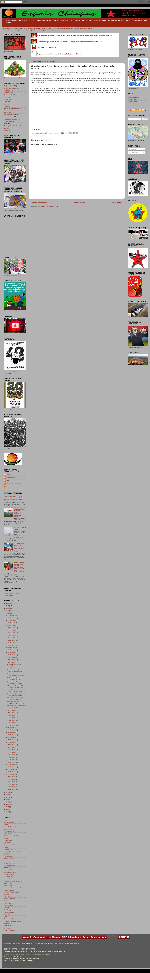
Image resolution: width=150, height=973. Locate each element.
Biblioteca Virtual (132, 101)
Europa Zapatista (9, 860)
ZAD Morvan (7, 928)
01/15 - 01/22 (11, 784)
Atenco (6, 824)
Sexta (5, 123)
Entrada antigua (116, 203)
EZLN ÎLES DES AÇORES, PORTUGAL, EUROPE (18, 961)
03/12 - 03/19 (11, 764)
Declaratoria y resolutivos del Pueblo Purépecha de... (15, 698)
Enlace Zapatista (9, 858)
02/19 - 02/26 (11, 772)
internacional (7, 112)
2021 (7, 603)
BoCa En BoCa (8, 95)
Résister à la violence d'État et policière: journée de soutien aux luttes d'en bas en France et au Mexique (13, 499)
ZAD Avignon (7, 923)
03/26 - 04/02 (11, 759)
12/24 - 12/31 (11, 618)
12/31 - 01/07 (11, 615)
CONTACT (124, 937)
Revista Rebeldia (9, 912)
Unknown (9, 486)
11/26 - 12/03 (11, 628)
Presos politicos (8, 116)
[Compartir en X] (72, 133)
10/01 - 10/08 (11, 647)
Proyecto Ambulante (9, 898)
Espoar (8, 474)
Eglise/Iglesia (7, 101)
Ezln (5, 104)
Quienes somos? (132, 99)
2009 (7, 809)
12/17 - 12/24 (11, 620)
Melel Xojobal (7, 883)
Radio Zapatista (8, 905)
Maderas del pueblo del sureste (13, 881)
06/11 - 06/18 (11, 732)
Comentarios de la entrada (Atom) (48, 206)
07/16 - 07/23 (11, 720)
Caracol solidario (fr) (10, 827)
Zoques (6, 130)
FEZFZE (8, 480)
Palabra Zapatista (9, 890)
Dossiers (6, 99)
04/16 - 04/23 (11, 752)
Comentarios (134, 152)
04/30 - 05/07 (11, 747)
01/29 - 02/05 (11, 779)
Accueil (27, 937)
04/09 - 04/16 (11, 754)
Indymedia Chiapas (9, 865)
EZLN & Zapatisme (71, 937)
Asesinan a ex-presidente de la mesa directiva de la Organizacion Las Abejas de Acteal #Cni (30, 954)
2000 (7, 812)
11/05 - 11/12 (11, 635)
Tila (5, 128)
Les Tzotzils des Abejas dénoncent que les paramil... (16, 674)
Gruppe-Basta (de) (9, 863)
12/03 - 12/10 (11, 625)
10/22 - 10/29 (11, 640)
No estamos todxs (9, 885)
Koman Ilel (7, 867)
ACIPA (6, 820)
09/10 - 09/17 (11, 655)
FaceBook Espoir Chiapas (11, 593)
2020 (7, 606)
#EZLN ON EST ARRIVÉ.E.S (12, 956)
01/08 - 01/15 (11, 786)
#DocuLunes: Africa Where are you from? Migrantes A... (16, 694)
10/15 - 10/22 (11, 642)
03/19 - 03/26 (11, 762)
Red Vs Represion (9, 910)
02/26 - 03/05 (11, 769)
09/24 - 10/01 (11, 650)
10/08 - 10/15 (11, 645)
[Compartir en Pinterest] (76, 133)
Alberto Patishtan (9, 822)
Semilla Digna (8, 121)
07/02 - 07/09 (11, 725)
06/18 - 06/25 (11, 730)
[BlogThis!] (70, 133)
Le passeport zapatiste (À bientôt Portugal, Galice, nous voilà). (21, 958)
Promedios (7, 896)
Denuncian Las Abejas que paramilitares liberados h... (15, 682)
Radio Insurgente (9, 901)
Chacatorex (7, 842)
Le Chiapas (54, 937)
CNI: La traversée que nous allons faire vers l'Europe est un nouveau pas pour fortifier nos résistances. (19, 547)
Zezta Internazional (9, 930)
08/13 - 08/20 (11, 710)
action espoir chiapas (10, 88)
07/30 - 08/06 (11, 715)
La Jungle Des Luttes (10, 872)
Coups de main (98, 937)
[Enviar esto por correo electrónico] (67, 133)
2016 (7, 792)
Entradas (133, 149)
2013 (7, 799)
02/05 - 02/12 (11, 777)
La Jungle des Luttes (10, 870)
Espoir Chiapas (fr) (9, 595)
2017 (7, 613)
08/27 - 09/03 (11, 659)
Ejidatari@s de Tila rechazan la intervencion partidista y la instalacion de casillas (19, 512)
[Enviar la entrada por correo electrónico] (62, 133)
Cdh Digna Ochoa (9, 831)
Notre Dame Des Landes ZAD (12, 888)
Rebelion (6, 907)
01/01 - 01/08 (11, 789)
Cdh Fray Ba (7, 833)
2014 (7, 797)
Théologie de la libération (11, 126)
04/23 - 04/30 (11, 749)
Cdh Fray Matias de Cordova (12, 836)
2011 (7, 804)
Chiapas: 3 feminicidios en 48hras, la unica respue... (15, 670)
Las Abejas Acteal (9, 876)
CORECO (7, 854)
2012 (7, 802)
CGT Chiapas (8, 840)
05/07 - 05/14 (11, 745)
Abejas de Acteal (8, 86)
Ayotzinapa (7, 90)
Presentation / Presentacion (14, 483)
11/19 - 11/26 (11, 630)
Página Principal (79, 203)
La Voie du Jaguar (9, 874)
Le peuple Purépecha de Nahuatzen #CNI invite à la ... (16, 702)
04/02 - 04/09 (11, 757)
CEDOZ (6, 838)
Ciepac (6, 847)
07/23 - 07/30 (11, 717)
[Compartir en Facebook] (74, 133)
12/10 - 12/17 (11, 623)
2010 (7, 807)
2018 (7, 611)
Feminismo (7, 106)
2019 (7, 608)
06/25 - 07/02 (11, 727)
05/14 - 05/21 (11, 742)
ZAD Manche (8, 925)
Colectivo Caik (8, 849)
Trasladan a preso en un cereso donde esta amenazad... (16, 690)
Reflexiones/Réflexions (10, 119)
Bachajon (6, 92)
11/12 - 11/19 (11, 632)
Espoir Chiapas (41, 133)
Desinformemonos (9, 856)
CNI (5, 97)
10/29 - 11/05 (11, 637)
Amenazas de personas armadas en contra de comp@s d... (14, 666)
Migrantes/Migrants (41, 136)
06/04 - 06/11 (11, 735)
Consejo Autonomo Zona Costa (13, 851)
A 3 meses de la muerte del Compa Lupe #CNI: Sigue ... (16, 686)
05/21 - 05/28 (11, 740)
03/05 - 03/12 (11, 767)
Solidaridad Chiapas (9, 919)
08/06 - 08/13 (11, 712)
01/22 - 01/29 (11, 781)
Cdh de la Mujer (8, 829)
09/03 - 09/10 (11, 657)
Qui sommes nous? (133, 97)
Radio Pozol (7, 903)
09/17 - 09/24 (11, 652)
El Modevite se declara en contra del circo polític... (14, 678)
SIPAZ (6, 916)
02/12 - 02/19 (11, 774)
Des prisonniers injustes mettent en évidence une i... (16, 706)
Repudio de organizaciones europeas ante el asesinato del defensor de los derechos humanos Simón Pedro (34, 951)
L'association (39, 937)
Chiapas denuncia (9, 845)
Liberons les (7, 879)
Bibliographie (131, 104)
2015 (7, 794)
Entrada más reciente (39, 203)
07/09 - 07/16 (11, 722)
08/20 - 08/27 (11, 662)
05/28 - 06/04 (11, 737)
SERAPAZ (7, 914)
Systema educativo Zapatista (12, 921)
